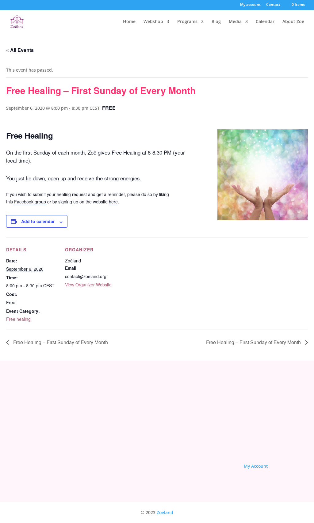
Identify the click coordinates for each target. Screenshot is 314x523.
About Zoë (293, 21)
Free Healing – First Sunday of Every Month (60, 342)
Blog (216, 21)
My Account (256, 466)
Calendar (265, 21)
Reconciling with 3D (186, 448)
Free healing (18, 319)
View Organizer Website (88, 284)
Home (129, 21)
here (113, 202)
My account (250, 5)
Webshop (153, 21)
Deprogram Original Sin (190, 439)
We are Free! (179, 457)
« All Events (20, 49)
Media (235, 21)
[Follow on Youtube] (268, 444)
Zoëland (165, 512)
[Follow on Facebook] (251, 444)
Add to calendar (38, 221)
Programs (187, 21)
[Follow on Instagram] (285, 444)
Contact (273, 5)
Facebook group (30, 202)
